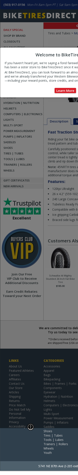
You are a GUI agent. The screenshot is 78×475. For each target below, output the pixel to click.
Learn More (65, 90)
